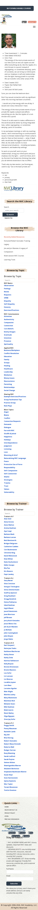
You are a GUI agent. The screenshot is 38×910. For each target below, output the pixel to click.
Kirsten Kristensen (11, 667)
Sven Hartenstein (11, 778)
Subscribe (14, 884)
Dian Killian (8, 559)
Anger (6, 412)
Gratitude (8, 335)
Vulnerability (9, 492)
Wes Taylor (8, 784)
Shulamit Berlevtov (11, 769)
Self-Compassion (10, 471)
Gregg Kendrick (10, 599)
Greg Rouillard (9, 596)
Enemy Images (9, 332)
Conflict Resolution (11, 353)
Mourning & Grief (11, 455)
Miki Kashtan (9, 707)
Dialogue (7, 427)
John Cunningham (11, 633)
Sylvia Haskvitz (10, 781)
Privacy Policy (10, 813)
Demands (7, 424)
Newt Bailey (9, 713)
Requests (7, 295)
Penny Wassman (10, 728)
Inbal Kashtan (9, 605)
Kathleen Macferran (12, 651)
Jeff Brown (8, 617)
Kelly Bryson (8, 664)
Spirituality (8, 344)
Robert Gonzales (10, 741)
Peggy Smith (9, 725)
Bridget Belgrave (10, 543)
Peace (6, 461)
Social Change (9, 390)
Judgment (8, 446)
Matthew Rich (9, 701)
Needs (6, 292)
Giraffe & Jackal (10, 433)
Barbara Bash (9, 534)
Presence (7, 341)
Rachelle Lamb (9, 732)
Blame (6, 415)
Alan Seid (7, 519)
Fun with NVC (9, 430)
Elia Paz (7, 568)
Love (6, 452)
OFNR (6, 298)
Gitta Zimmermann (11, 590)
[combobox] (14, 210)
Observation (9, 285)
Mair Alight (8, 691)
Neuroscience (9, 381)
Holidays (7, 440)
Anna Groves (9, 522)
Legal (7, 816)
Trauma (7, 483)
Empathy (7, 301)
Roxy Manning (9, 753)
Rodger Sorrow (10, 750)
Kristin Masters (10, 670)
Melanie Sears (9, 704)
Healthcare (8, 369)
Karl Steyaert (9, 645)
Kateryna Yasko (10, 648)
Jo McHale (8, 630)
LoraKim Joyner (10, 682)
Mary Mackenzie (10, 698)
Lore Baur (7, 685)
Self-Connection (10, 474)
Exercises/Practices (11, 310)
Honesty (7, 307)
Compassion (9, 322)
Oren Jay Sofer (9, 719)
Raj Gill (7, 735)
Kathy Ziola (8, 657)
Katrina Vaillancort (11, 661)
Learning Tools (9, 260)
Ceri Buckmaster (10, 550)
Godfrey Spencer (10, 593)
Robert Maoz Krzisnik (12, 744)
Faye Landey (9, 574)
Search (6, 207)
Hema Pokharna (10, 602)
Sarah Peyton (9, 759)
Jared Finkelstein (10, 611)
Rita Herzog (8, 738)
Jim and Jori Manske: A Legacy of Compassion (16, 250)
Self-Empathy (9, 304)
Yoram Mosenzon (11, 787)
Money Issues (9, 378)
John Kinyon (8, 636)
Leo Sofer (7, 673)
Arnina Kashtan (10, 528)
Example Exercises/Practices (15, 396)
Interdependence (10, 443)
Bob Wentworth (10, 540)
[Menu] (34, 27)
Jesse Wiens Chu (10, 624)
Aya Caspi (8, 531)
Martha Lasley (9, 695)
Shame (6, 477)
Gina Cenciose (9, 583)
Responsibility (9, 467)
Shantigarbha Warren (12, 765)
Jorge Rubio (8, 639)
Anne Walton (9, 525)
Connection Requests (12, 421)
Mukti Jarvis (8, 710)
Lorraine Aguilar (10, 688)
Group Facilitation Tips (13, 400)
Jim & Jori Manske (11, 627)
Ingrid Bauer (9, 608)
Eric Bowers (8, 571)
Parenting (8, 384)
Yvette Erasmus (10, 790)
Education (8, 356)
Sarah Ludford (9, 756)
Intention (7, 338)
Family (6, 359)
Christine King (9, 553)
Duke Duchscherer (11, 562)
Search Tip (8, 218)
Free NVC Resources (12, 819)
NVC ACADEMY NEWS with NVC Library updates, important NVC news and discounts (21, 844)
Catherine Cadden (11, 546)
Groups (7, 363)
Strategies (8, 480)
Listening (7, 449)
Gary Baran (8, 580)
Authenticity (9, 319)
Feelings (7, 289)
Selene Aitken (9, 762)
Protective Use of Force (13, 464)
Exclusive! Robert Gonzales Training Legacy (17, 242)
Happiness (8, 437)
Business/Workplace (12, 350)
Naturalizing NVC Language (15, 458)
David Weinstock (10, 556)
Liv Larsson (8, 676)
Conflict (7, 418)
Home (7, 807)
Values (6, 489)
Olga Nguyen (9, 716)
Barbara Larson (10, 537)
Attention (8, 316)
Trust (6, 486)
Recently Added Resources (14, 237)
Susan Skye (8, 775)
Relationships (9, 387)
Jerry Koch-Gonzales (12, 620)
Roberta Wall (9, 747)
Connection (8, 326)
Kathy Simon (9, 654)
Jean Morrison (9, 614)
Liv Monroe (8, 679)
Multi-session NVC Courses (14, 256)
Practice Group (10, 403)
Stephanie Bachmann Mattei (15, 772)
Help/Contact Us (11, 810)
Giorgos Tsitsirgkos (11, 587)
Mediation (8, 375)
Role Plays (8, 406)
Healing (7, 366)
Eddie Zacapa (9, 565)
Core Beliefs (9, 329)
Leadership (8, 372)
